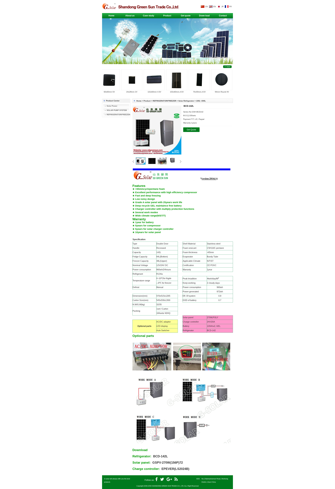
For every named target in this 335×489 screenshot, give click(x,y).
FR (230, 6)
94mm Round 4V (214, 92)
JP (222, 6)
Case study (148, 16)
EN (214, 6)
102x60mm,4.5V (168, 92)
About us (130, 16)
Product (167, 16)
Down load (204, 16)
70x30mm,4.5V (191, 92)
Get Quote (191, 130)
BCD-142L (160, 456)
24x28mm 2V (123, 92)
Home (111, 16)
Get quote (186, 16)
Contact (223, 16)
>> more (227, 67)
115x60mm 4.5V (146, 92)
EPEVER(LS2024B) (175, 469)
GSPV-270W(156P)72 (167, 462)
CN (206, 6)
